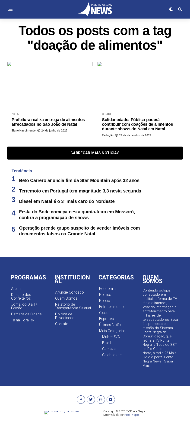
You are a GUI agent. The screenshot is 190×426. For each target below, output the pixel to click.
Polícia (104, 300)
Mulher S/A (111, 337)
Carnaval (109, 349)
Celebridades (113, 355)
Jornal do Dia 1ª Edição (24, 306)
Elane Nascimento (24, 130)
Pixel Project (131, 414)
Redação (108, 135)
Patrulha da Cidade (26, 314)
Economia (107, 288)
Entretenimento (111, 306)
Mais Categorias (112, 331)
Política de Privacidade (64, 316)
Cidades (105, 313)
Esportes (106, 319)
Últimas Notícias (112, 325)
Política (105, 294)
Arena (16, 288)
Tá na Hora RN (23, 320)
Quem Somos (66, 298)
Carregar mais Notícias (95, 153)
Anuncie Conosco (69, 292)
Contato (61, 324)
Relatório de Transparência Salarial (73, 306)
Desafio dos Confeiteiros (21, 296)
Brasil (106, 343)
